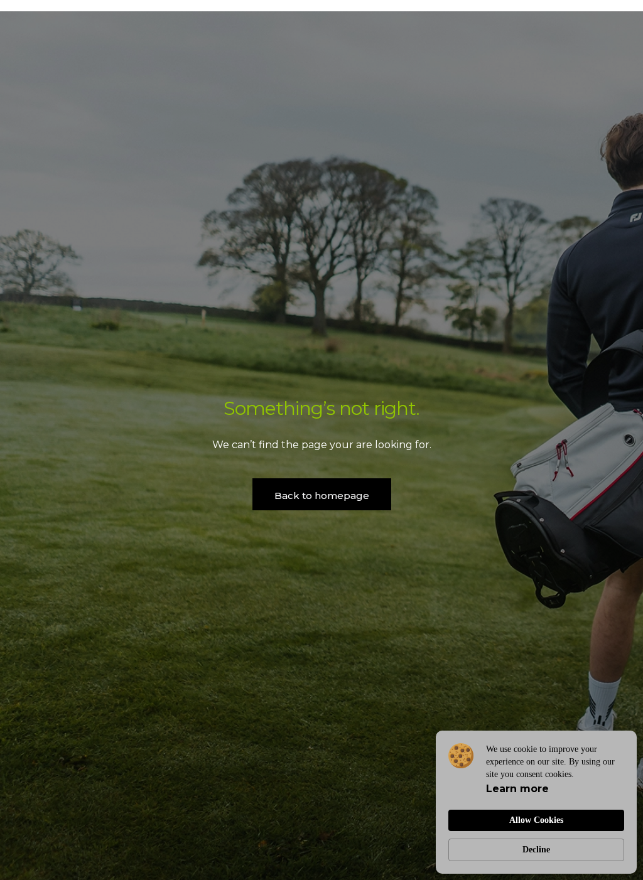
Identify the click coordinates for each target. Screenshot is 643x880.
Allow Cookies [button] (536, 820)
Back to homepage (321, 496)
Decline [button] (536, 849)
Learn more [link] (517, 789)
